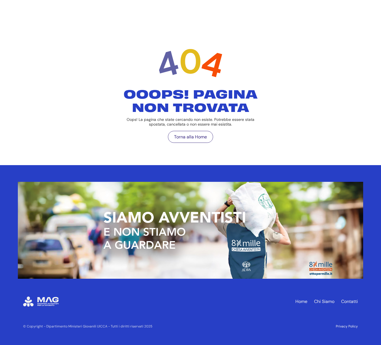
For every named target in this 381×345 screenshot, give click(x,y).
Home (301, 301)
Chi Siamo (324, 301)
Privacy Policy (347, 326)
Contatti (349, 301)
